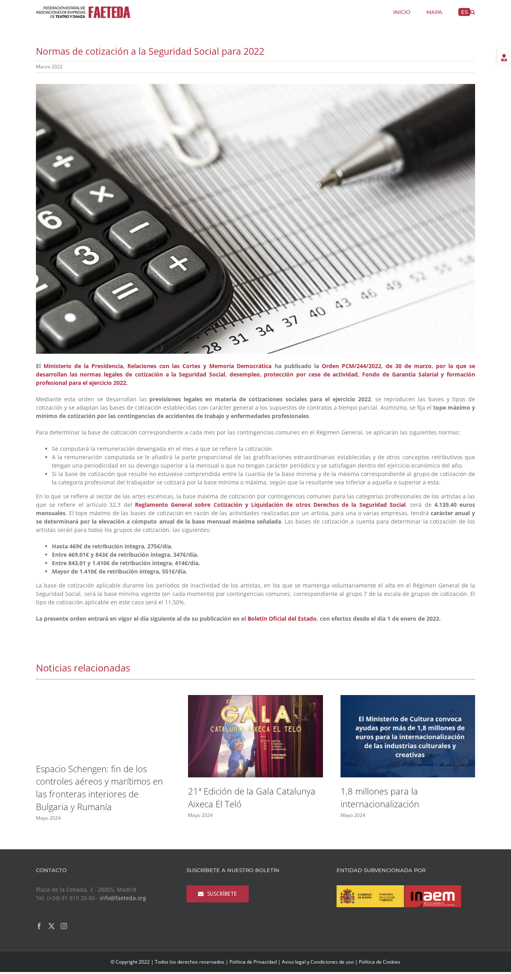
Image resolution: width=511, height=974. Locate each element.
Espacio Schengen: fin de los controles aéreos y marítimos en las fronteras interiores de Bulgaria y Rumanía (99, 788)
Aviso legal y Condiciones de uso (318, 961)
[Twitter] (51, 926)
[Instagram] (64, 926)
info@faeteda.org (123, 898)
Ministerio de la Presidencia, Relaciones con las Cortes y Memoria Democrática (157, 366)
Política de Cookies (379, 961)
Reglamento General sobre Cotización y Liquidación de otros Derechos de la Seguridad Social (270, 504)
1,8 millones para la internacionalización (380, 797)
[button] (472, 11)
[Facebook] (39, 926)
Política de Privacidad (253, 961)
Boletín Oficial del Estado (282, 618)
